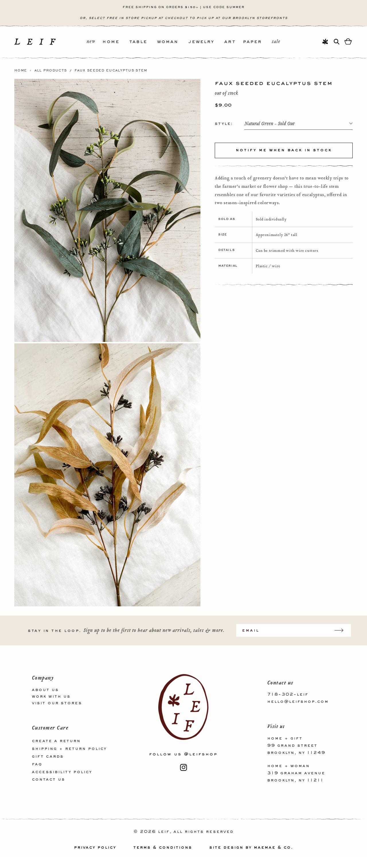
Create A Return (56, 741)
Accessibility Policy (62, 772)
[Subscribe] (341, 630)
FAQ (37, 764)
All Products (50, 70)
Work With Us (51, 697)
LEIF (163, 832)
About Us (45, 690)
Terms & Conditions (162, 848)
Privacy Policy (95, 848)
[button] (115, 42)
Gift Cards (48, 757)
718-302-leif (287, 694)
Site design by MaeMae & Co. (251, 848)
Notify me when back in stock (284, 150)
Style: (224, 123)
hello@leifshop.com (298, 702)
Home (20, 70)
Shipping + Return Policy (69, 749)
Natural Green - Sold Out (269, 124)
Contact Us (48, 779)
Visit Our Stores (57, 703)
